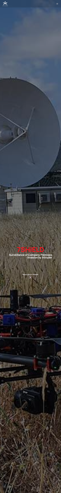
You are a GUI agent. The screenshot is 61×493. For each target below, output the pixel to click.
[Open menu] (57, 3)
